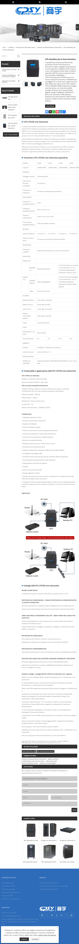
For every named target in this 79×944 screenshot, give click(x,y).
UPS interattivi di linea (31, 840)
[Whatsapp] (71, 915)
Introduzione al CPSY (8, 886)
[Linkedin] (51, 915)
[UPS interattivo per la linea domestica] (26, 84)
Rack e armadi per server (30, 763)
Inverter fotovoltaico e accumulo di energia (9, 75)
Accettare (35, 939)
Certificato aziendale (8, 889)
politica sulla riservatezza (47, 935)
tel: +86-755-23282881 (9, 913)
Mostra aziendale (7, 896)
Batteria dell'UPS (53, 759)
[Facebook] (42, 915)
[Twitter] (46, 915)
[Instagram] (66, 915)
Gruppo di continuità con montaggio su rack (68, 840)
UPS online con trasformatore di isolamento (68, 862)
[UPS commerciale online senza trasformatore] (49, 851)
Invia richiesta (50, 106)
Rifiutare (24, 939)
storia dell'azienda (7, 883)
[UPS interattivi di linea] (31, 830)
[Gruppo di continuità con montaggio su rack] (68, 830)
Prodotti (11, 47)
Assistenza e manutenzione (11, 899)
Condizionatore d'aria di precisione (33, 761)
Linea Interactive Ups (29, 751)
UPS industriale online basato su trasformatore (31, 862)
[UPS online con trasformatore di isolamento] (68, 851)
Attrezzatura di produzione (10, 892)
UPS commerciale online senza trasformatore (50, 862)
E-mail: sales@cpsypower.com (11, 916)
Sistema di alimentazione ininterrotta (49, 47)
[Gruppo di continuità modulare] (49, 830)
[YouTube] (56, 915)
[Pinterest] (61, 915)
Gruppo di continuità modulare (50, 840)
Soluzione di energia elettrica (8, 81)
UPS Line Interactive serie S (45, 751)
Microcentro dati (51, 761)
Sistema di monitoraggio (48, 763)
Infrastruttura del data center (25, 47)
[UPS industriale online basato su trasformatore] (31, 851)
